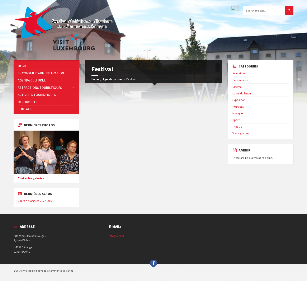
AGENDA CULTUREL (32, 80)
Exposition (238, 100)
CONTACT (25, 109)
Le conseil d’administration (41, 73)
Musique (237, 113)
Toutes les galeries (31, 178)
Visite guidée (240, 133)
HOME (22, 66)
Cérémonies (240, 80)
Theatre (237, 126)
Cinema (237, 87)
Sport (236, 120)
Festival (238, 106)
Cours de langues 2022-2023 (35, 201)
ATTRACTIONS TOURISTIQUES (40, 87)
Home (95, 79)
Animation (238, 73)
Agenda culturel (112, 79)
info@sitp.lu (116, 236)
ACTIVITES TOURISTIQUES (37, 95)
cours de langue (242, 93)
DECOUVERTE (28, 102)
